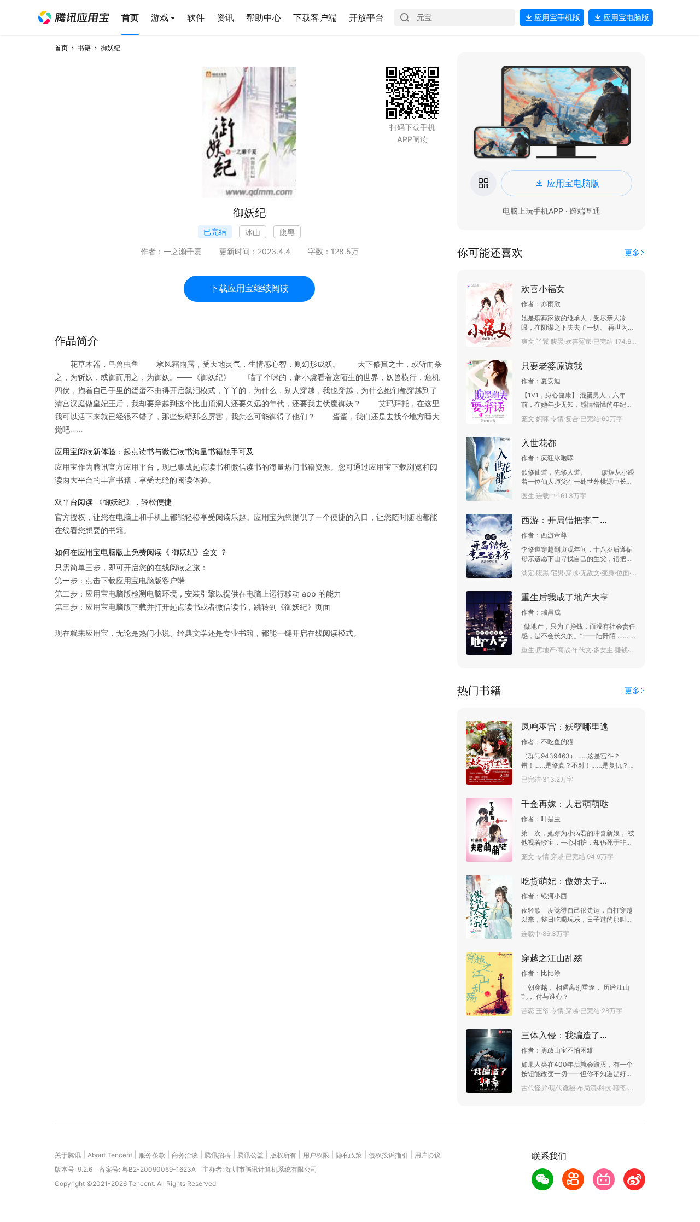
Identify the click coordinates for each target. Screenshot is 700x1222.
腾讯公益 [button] (250, 1155)
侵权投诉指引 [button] (388, 1155)
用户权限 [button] (316, 1155)
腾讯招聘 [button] (218, 1155)
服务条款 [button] (152, 1155)
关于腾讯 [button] (68, 1155)
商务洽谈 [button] (185, 1155)
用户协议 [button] (428, 1155)
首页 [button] (61, 48)
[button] (73, 17)
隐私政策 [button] (349, 1155)
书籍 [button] (84, 48)
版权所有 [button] (283, 1155)
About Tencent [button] (110, 1155)
